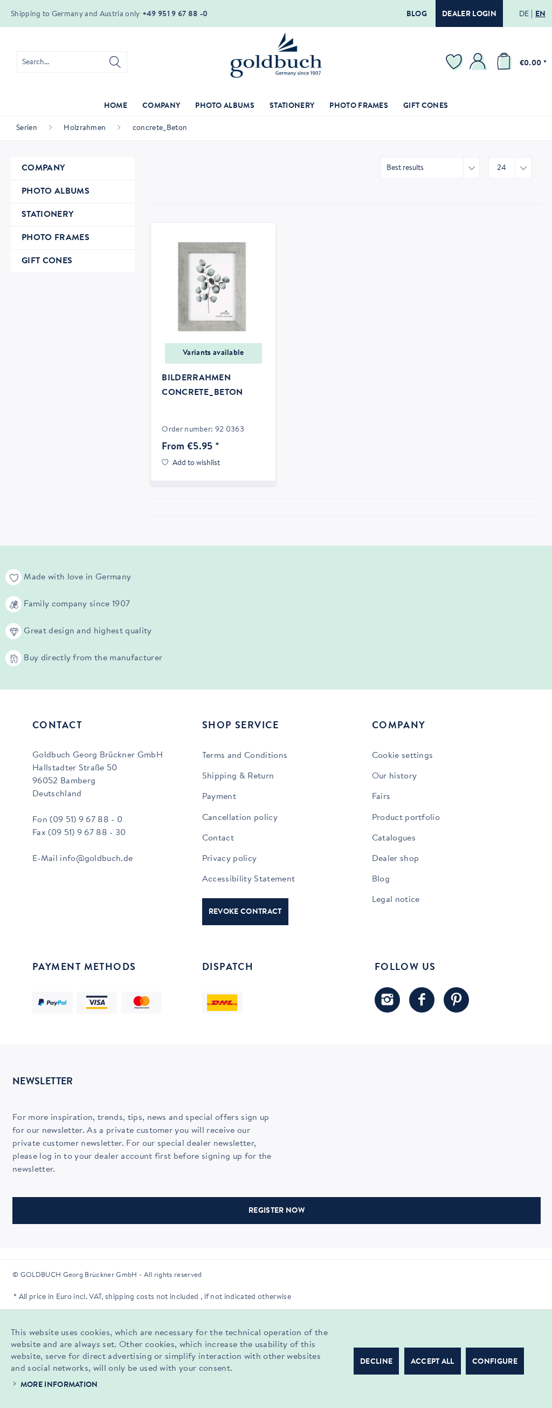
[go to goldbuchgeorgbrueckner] (456, 1000)
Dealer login (469, 14)
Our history (394, 776)
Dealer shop (395, 859)
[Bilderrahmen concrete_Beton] (213, 287)
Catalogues (394, 838)
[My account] (479, 62)
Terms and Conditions (244, 755)
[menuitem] (72, 62)
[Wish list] (455, 62)
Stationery (47, 214)
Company (43, 168)
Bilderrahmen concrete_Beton (202, 385)
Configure (495, 1362)
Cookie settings (402, 755)
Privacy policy (229, 859)
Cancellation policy (240, 818)
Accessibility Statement (248, 879)
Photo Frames (55, 238)
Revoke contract (245, 912)
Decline (376, 1362)
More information (59, 1385)
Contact (218, 838)
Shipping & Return (238, 776)
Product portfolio (406, 818)
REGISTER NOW (277, 1211)
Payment (219, 796)
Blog (416, 14)
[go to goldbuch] (387, 1000)
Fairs (381, 796)
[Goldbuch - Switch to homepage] (276, 55)
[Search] (115, 62)
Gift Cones (47, 261)
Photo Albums (55, 191)
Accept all (432, 1362)
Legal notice (396, 900)
